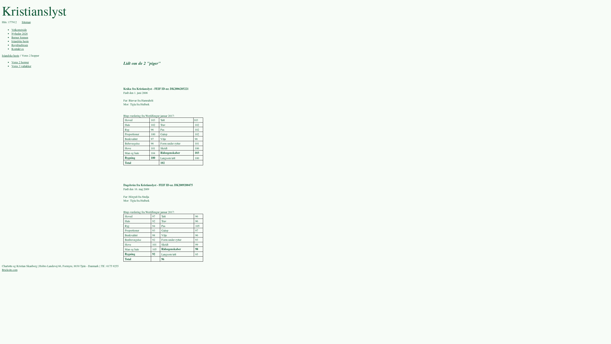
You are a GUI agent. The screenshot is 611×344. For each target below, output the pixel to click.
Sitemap (26, 22)
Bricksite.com (9, 270)
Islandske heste (10, 55)
